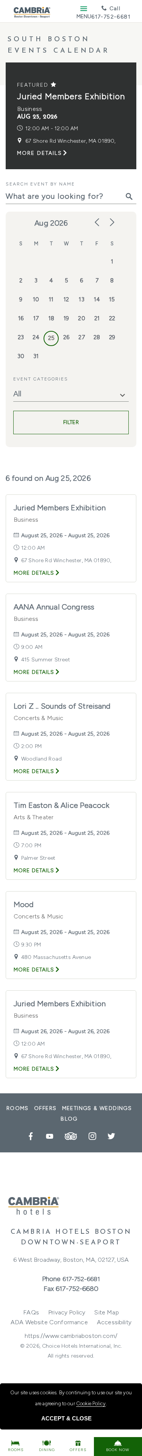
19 (66, 318)
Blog (69, 1119)
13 (81, 299)
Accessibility (114, 1322)
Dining (47, 1449)
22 (112, 318)
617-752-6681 (81, 1279)
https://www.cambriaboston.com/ (71, 1335)
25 (51, 338)
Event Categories (40, 379)
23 (21, 337)
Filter (71, 422)
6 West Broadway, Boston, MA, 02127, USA (71, 1259)
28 (97, 337)
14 (97, 299)
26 (66, 337)
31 (36, 356)
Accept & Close (66, 1418)
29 (112, 337)
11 (51, 299)
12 (66, 299)
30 (20, 356)
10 (36, 299)
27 (81, 337)
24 (36, 337)
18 (51, 318)
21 (97, 318)
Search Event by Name (40, 184)
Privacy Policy (66, 1312)
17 (36, 318)
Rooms (17, 1108)
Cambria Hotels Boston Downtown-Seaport (71, 1237)
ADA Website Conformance (49, 1322)
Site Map (106, 1312)
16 (20, 318)
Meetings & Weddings (97, 1108)
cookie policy (91, 1403)
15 (112, 299)
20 (81, 318)
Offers (45, 1108)
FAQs (31, 1312)
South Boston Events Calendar (59, 45)
